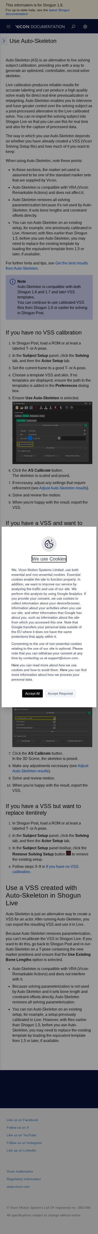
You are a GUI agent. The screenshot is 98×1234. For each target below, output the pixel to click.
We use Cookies (49, 558)
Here (15, 665)
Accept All (32, 693)
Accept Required (60, 693)
